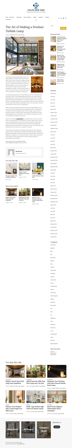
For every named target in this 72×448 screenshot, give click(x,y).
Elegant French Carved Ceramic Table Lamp (61, 66)
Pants (51, 311)
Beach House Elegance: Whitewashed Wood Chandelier (54, 409)
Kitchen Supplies (27, 17)
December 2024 (53, 157)
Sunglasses (52, 324)
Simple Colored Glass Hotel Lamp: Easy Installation (10, 199)
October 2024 (53, 163)
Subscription (53, 354)
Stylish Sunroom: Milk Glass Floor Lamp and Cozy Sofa (24, 199)
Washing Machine (54, 343)
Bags (51, 251)
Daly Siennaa (21, 34)
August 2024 (53, 169)
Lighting (34, 17)
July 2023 (52, 208)
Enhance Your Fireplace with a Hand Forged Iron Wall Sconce (14, 409)
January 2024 (53, 192)
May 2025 (52, 141)
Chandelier (52, 273)
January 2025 (53, 154)
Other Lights (53, 305)
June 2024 (52, 176)
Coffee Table (53, 279)
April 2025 (52, 144)
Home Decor (11, 17)
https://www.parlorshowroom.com (21, 153)
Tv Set (51, 330)
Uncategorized (53, 334)
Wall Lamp (52, 340)
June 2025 (52, 138)
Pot (51, 314)
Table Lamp (52, 327)
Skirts (51, 321)
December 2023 (53, 195)
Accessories (8, 19)
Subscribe (57, 426)
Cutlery (52, 283)
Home (7, 17)
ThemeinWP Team (21, 443)
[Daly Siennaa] (11, 152)
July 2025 (52, 134)
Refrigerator (53, 318)
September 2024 (54, 166)
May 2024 (52, 179)
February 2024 (53, 189)
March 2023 (53, 220)
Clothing (47, 17)
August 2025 (53, 131)
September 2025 (54, 128)
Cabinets (52, 267)
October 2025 (53, 125)
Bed (51, 254)
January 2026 (53, 115)
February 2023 (53, 224)
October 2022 (53, 236)
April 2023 (52, 217)
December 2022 (53, 230)
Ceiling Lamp (53, 270)
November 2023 (53, 198)
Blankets (52, 260)
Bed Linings (19, 17)
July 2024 (52, 173)
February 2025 (53, 150)
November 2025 (53, 122)
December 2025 (53, 118)
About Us (52, 351)
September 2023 (54, 201)
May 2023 (52, 214)
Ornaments (52, 302)
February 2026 (53, 112)
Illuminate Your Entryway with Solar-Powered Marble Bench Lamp (56, 383)
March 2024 (53, 185)
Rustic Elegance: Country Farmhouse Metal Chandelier (61, 74)
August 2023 (53, 204)
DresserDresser (53, 286)
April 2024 (52, 182)
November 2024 (53, 160)
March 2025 (53, 147)
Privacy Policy (53, 353)
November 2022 (53, 233)
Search (51, 25)
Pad (51, 308)
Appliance (41, 17)
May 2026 (52, 103)
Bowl (51, 264)
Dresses (52, 289)
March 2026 (53, 109)
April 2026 (52, 106)
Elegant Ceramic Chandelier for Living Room (24, 173)
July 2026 (52, 96)
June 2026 (52, 99)
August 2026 (53, 93)
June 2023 (52, 211)
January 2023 (53, 227)
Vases (51, 337)
